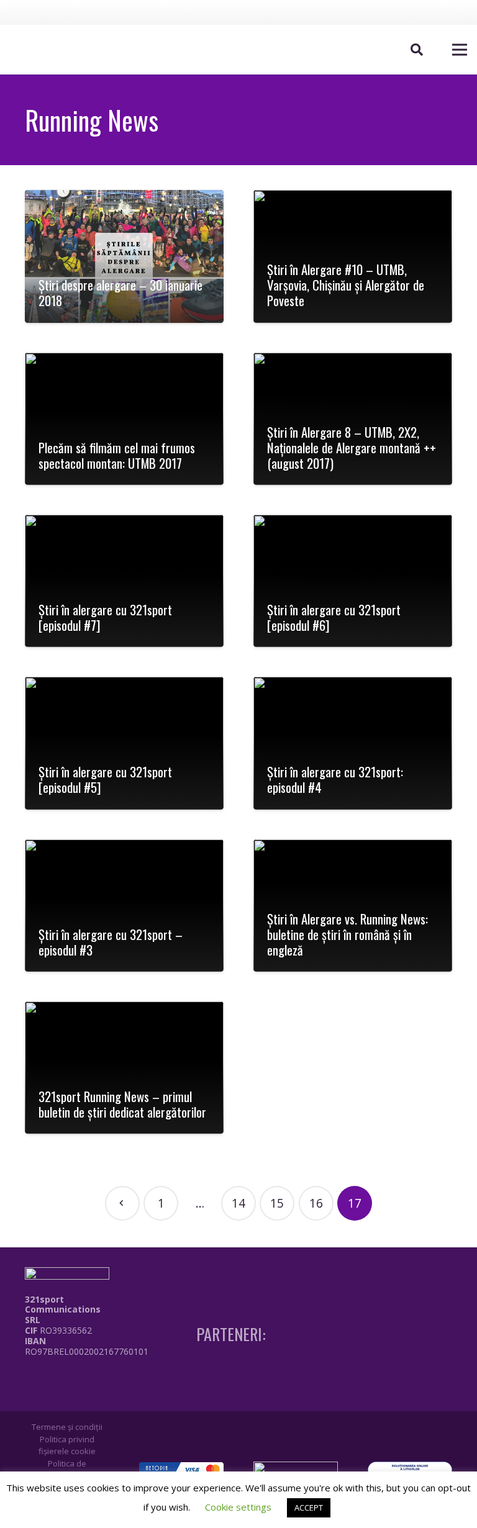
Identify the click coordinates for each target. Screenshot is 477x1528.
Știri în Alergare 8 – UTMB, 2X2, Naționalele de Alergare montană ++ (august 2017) (351, 447)
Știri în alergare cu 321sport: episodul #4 (335, 779)
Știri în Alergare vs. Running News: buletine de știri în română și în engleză (347, 934)
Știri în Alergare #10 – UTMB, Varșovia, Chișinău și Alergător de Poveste (345, 285)
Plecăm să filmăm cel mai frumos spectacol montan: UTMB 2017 (117, 455)
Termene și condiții (67, 1426)
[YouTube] (435, 12)
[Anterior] (122, 1203)
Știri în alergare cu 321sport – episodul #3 (111, 941)
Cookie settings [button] (238, 1507)
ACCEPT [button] (308, 1507)
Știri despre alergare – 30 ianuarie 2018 (120, 292)
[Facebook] (389, 12)
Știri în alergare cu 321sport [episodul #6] (334, 617)
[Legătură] (89, 1379)
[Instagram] (412, 12)
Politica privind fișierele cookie (67, 1445)
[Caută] (416, 50)
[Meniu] (459, 49)
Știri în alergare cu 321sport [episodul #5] (105, 779)
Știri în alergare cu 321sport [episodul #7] (105, 617)
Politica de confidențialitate (67, 1469)
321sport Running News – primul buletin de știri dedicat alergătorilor (122, 1104)
